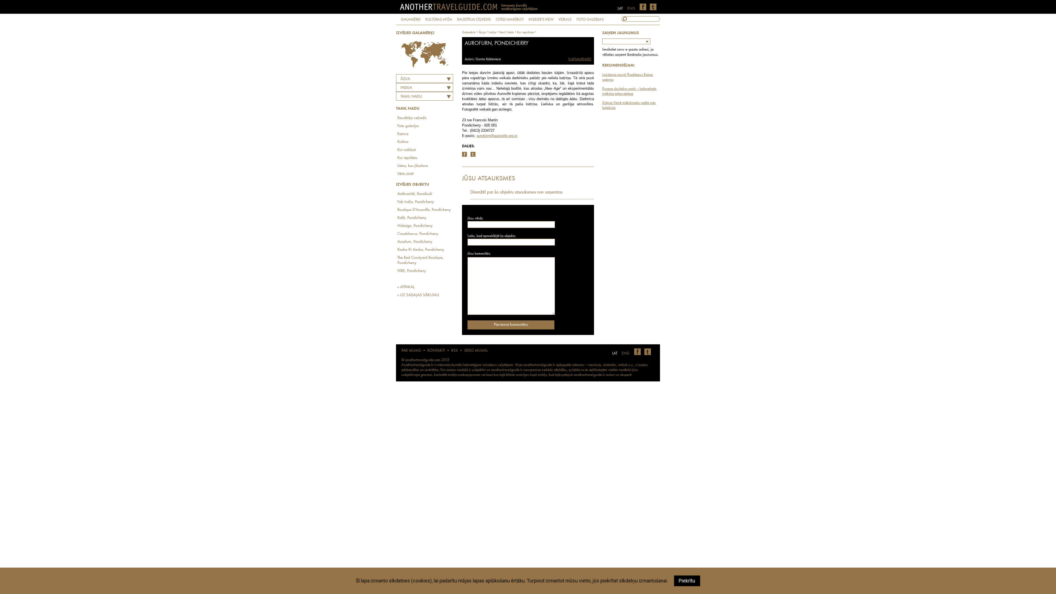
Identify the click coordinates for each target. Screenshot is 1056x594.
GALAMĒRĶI (410, 19)
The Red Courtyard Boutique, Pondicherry (420, 260)
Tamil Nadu (411, 97)
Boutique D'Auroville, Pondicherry (424, 210)
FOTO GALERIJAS (590, 19)
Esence (402, 134)
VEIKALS (565, 19)
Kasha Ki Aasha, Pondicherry (420, 250)
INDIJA (406, 88)
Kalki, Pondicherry (411, 218)
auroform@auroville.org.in (497, 136)
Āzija (405, 79)
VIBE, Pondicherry (411, 271)
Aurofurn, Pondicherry (414, 242)
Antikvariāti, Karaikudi (414, 194)
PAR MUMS (411, 351)
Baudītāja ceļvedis (412, 118)
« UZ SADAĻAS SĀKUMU (418, 295)
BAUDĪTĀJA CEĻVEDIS (474, 19)
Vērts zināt (405, 174)
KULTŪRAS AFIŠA (438, 19)
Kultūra (402, 142)
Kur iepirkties (407, 158)
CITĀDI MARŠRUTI (510, 19)
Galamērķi (469, 32)
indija (492, 32)
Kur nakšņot (406, 150)
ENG (631, 8)
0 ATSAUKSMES (579, 59)
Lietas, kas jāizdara (412, 166)
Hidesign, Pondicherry (415, 226)
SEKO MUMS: (476, 351)
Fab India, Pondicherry (415, 202)
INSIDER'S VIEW (541, 19)
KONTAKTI (436, 351)
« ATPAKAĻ (405, 287)
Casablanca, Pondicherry (417, 234)
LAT (620, 8)
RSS (454, 351)
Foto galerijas (408, 126)
